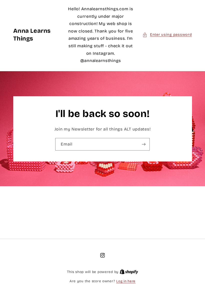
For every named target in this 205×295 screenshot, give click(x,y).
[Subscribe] (144, 144)
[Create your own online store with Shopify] (129, 272)
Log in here (126, 281)
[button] (167, 35)
